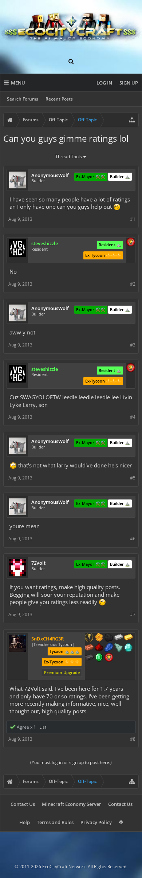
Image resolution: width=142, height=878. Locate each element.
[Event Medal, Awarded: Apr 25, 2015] (89, 638)
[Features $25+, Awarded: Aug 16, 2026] (99, 638)
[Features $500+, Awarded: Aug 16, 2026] (89, 658)
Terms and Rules (55, 822)
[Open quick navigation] (131, 120)
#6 (132, 538)
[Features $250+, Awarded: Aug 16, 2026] (108, 648)
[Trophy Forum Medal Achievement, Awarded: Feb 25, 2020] (108, 658)
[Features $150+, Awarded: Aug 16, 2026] (89, 648)
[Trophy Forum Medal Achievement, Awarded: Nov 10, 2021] (130, 243)
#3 (132, 345)
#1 (132, 219)
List (42, 727)
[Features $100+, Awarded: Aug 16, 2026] (128, 638)
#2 (132, 284)
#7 (132, 614)
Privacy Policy (96, 822)
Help (24, 822)
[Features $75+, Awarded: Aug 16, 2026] (118, 638)
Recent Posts (59, 99)
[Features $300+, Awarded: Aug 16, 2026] (118, 648)
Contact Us (23, 804)
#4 (132, 417)
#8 (132, 739)
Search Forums (22, 99)
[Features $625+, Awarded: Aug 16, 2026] (99, 658)
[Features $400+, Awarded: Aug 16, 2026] (128, 648)
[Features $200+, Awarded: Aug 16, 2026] (99, 648)
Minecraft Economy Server (71, 804)
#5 (132, 478)
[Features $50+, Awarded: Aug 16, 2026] (108, 638)
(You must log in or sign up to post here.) (71, 762)
